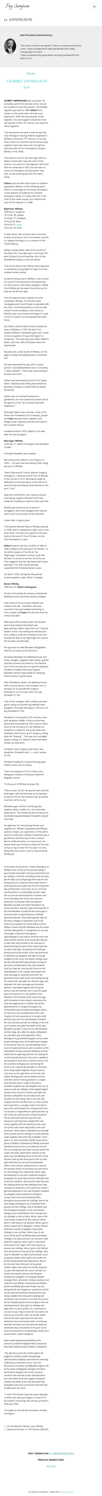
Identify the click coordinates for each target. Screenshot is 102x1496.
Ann (31, 752)
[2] (10, 463)
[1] (5, 1426)
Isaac (19, 224)
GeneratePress (66, 1491)
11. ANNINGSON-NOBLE (61, 1453)
